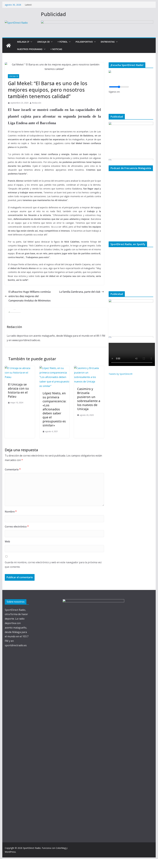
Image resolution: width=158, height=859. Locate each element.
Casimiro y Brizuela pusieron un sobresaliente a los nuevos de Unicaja (88, 399)
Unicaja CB (43, 41)
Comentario (13, 469)
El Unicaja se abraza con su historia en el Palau (18, 390)
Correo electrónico (17, 526)
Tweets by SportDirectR (120, 373)
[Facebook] (109, 96)
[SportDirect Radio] (8, 45)
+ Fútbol (63, 41)
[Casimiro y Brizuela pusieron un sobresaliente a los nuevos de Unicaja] (89, 368)
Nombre (11, 511)
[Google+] (109, 106)
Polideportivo (84, 41)
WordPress (10, 851)
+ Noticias (56, 49)
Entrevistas (108, 41)
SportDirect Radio (32, 848)
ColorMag (61, 848)
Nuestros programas (29, 49)
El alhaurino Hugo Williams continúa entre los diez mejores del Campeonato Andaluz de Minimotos (29, 296)
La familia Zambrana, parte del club (79, 291)
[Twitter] (109, 101)
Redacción (36, 103)
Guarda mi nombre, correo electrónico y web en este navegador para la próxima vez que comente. (53, 565)
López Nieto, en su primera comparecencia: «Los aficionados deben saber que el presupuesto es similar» (54, 409)
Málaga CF (23, 41)
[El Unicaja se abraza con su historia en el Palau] (20, 368)
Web (7, 541)
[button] (30, 42)
